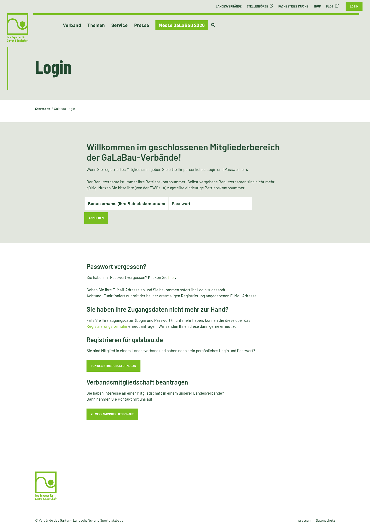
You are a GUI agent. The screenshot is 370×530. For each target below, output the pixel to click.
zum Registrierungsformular (113, 366)
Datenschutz (325, 520)
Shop (317, 6)
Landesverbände (229, 6)
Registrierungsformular (107, 326)
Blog (329, 6)
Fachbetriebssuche (293, 6)
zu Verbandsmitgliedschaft (112, 414)
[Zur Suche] (213, 25)
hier (171, 277)
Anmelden (96, 218)
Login (354, 6)
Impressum (303, 520)
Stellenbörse (257, 6)
